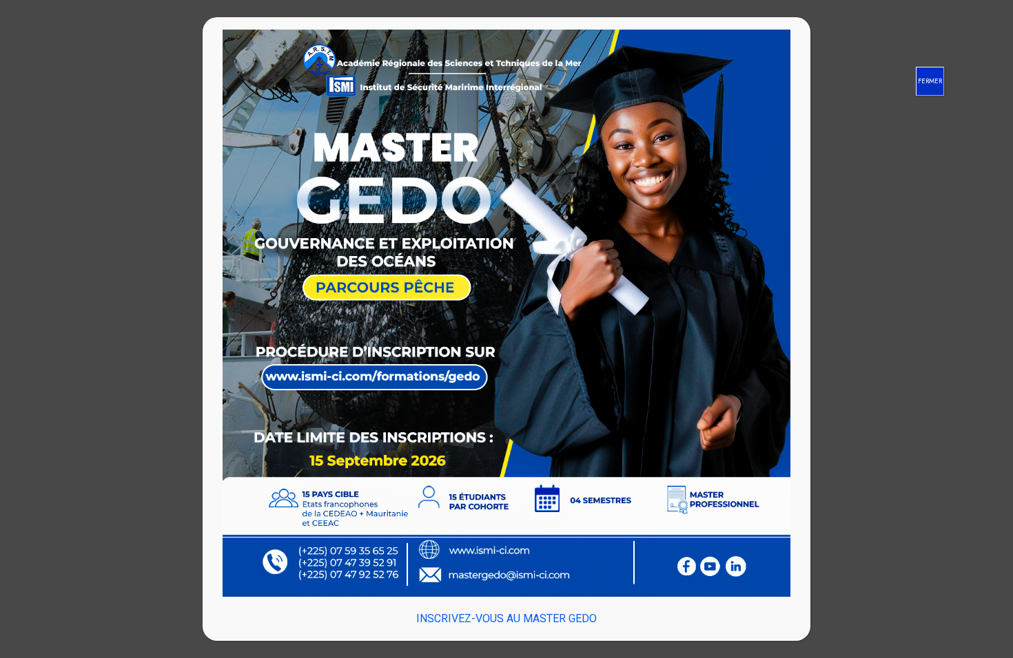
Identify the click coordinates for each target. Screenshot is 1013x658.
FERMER (930, 81)
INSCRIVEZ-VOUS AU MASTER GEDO (506, 618)
